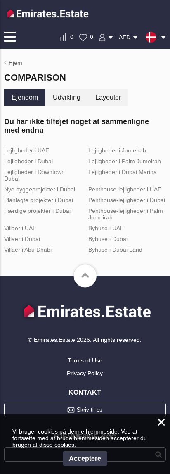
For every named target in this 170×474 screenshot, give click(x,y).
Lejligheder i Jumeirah (117, 150)
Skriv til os (89, 410)
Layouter (108, 97)
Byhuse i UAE (106, 228)
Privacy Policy (85, 373)
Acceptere (85, 458)
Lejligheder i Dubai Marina (122, 172)
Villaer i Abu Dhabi (28, 249)
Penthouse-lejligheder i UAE (124, 189)
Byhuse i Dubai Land (115, 249)
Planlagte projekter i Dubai (38, 200)
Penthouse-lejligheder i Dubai (126, 200)
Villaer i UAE (20, 228)
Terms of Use (85, 360)
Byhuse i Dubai (108, 239)
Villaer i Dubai (22, 239)
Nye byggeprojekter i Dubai (39, 189)
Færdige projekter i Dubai (37, 210)
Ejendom (25, 97)
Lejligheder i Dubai (28, 161)
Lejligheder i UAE (26, 150)
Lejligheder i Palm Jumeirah (124, 161)
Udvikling (66, 97)
